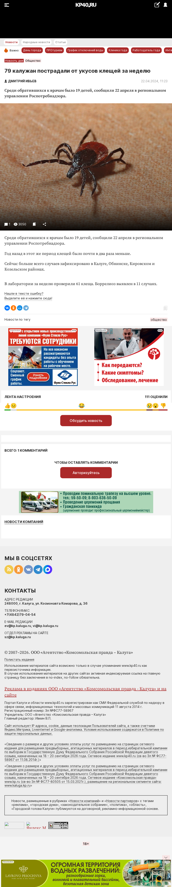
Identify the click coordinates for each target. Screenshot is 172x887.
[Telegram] (26, 308)
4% (14, 406)
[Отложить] (34, 224)
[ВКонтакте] (7, 308)
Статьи (60, 42)
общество (159, 320)
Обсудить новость (86, 420)
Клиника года (118, 50)
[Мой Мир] (19, 308)
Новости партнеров (121, 801)
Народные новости (36, 42)
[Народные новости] (157, 4)
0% (7, 406)
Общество (33, 60)
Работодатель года (146, 50)
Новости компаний (23, 522)
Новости (11, 42)
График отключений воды (85, 50)
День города (32, 50)
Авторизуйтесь (86, 472)
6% (163, 406)
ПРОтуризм (54, 50)
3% (149, 406)
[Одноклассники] (13, 308)
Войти (165, 5)
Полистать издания (19, 659)
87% (82, 406)
